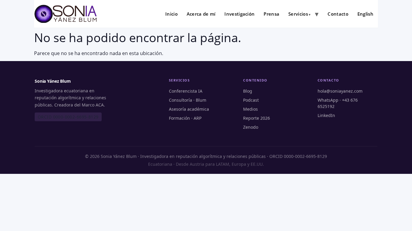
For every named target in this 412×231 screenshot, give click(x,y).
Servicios (298, 14)
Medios (250, 109)
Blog (247, 91)
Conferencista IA (185, 91)
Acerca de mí (201, 14)
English (365, 14)
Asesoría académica (189, 109)
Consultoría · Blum (187, 100)
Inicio (171, 14)
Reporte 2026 (256, 118)
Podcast (251, 100)
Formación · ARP (185, 118)
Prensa (271, 14)
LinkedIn (326, 115)
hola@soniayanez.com (340, 91)
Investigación (239, 14)
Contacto (338, 14)
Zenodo (250, 127)
